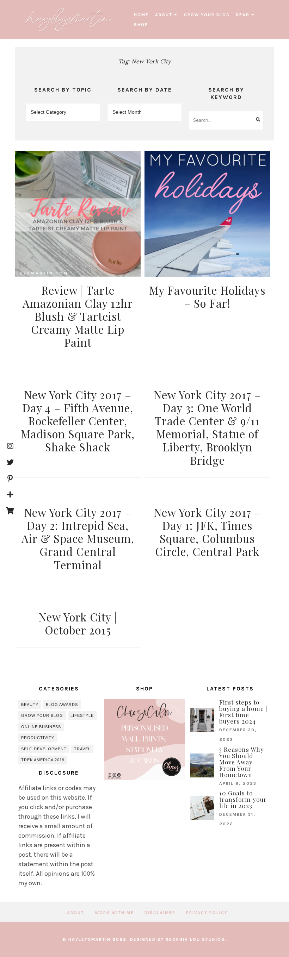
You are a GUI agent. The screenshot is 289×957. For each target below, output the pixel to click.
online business (41, 727)
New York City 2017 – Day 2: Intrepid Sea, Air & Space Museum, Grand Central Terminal (77, 538)
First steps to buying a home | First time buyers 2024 (243, 711)
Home (141, 14)
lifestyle (82, 715)
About (163, 14)
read (243, 14)
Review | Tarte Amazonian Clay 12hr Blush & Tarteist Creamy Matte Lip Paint (78, 316)
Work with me (114, 912)
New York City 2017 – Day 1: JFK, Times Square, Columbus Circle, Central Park (207, 532)
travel (82, 749)
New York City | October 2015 (77, 623)
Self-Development (44, 749)
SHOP (141, 24)
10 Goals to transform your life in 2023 (243, 799)
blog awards (62, 704)
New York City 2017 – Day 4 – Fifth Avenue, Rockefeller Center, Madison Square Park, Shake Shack (78, 421)
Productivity (37, 738)
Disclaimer (160, 912)
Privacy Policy (207, 912)
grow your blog (207, 14)
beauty (29, 704)
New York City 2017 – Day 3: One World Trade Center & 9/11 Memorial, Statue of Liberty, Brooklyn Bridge (207, 427)
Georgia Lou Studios (195, 939)
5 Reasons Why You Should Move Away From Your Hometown (241, 761)
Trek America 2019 (42, 760)
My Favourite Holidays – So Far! (207, 297)
